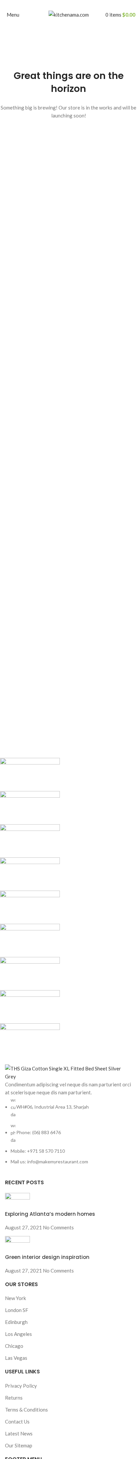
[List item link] (68, 1131)
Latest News (19, 1433)
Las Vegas (16, 1358)
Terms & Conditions (26, 1410)
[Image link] (68, 1071)
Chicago (14, 1346)
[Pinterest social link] (68, 4)
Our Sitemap (18, 1445)
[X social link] (61, 4)
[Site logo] (69, 14)
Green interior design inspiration (47, 1257)
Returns (14, 1398)
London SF (16, 1310)
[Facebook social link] (53, 4)
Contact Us (17, 1421)
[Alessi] (63, 907)
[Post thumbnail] (17, 1201)
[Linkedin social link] (76, 4)
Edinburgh (16, 1322)
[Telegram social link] (84, 4)
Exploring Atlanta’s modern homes (50, 1213)
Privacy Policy (21, 1386)
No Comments (58, 1227)
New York (15, 1298)
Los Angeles (18, 1334)
